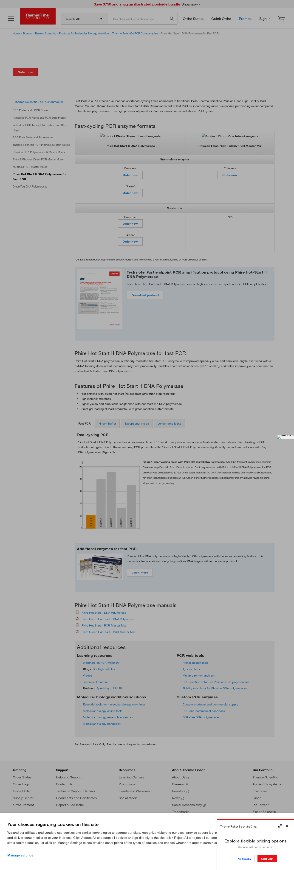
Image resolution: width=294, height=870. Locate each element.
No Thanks (244, 859)
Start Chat (267, 858)
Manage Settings (20, 855)
